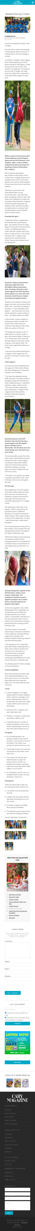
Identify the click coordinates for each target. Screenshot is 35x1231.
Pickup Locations (11, 1145)
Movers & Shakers (14, 915)
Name (7, 962)
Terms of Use (10, 1179)
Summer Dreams (13, 906)
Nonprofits (9, 1172)
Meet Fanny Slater (14, 897)
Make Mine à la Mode (15, 894)
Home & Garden (10, 1120)
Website (7, 976)
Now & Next (9, 1117)
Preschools (9, 1176)
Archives (17, 1062)
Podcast (8, 1164)
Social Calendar (11, 1157)
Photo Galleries (11, 1124)
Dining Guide (10, 1161)
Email (7, 969)
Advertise (8, 1148)
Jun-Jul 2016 (23, 858)
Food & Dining (10, 1113)
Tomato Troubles (13, 899)
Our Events (9, 1138)
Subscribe (8, 1134)
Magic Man (12, 918)
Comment (9, 941)
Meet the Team (10, 1141)
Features (8, 1110)
